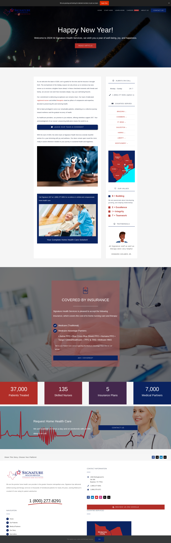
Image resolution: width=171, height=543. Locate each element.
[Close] (169, 3)
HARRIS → (121, 133)
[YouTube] (96, 497)
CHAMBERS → (121, 117)
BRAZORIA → (121, 111)
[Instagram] (100, 497)
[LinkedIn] (92, 497)
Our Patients (14, 522)
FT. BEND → (121, 122)
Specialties (13, 534)
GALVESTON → (121, 127)
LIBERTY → (122, 138)
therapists (60, 100)
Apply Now (104, 3)
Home (12, 519)
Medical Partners (15, 526)
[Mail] (108, 497)
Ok (99, 539)
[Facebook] (88, 497)
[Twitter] (104, 497)
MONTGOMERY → (121, 143)
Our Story (13, 530)
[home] (26, 469)
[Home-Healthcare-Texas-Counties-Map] (121, 151)
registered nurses (43, 100)
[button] (121, 196)
